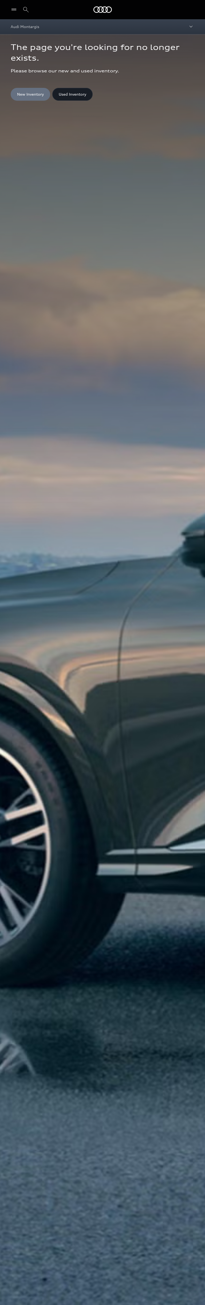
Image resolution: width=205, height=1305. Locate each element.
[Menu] (15, 10)
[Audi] (102, 9)
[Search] (25, 9)
